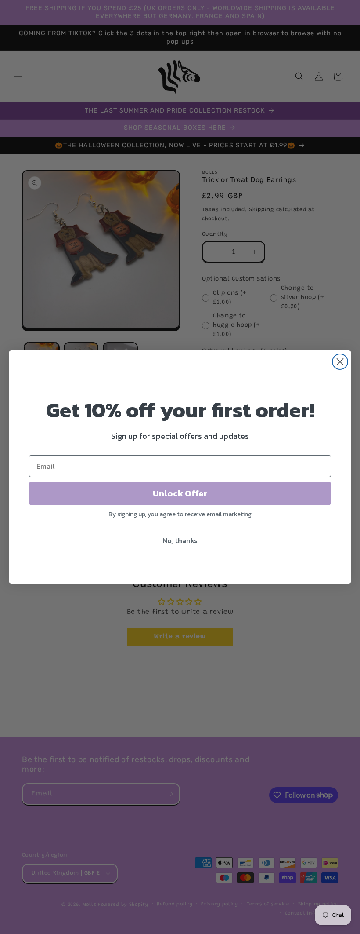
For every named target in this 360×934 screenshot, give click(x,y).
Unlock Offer (180, 493)
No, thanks (180, 540)
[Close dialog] (340, 361)
